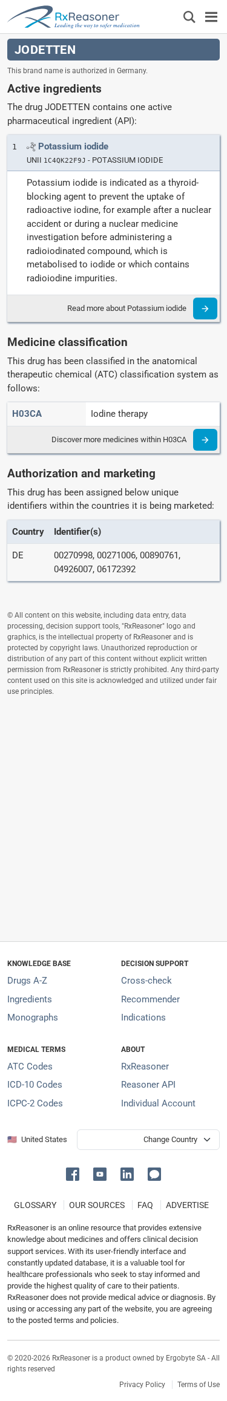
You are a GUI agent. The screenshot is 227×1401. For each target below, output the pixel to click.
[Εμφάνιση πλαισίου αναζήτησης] (189, 16)
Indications (143, 1017)
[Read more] (205, 308)
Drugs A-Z (27, 980)
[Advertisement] (113, 818)
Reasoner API (148, 1084)
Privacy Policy (142, 1384)
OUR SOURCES (97, 1205)
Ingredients (29, 999)
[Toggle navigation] (211, 16)
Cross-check (146, 980)
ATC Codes (30, 1066)
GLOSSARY (35, 1205)
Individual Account (158, 1103)
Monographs (32, 1017)
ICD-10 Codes (34, 1084)
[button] (75, 1173)
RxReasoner (145, 1066)
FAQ (145, 1205)
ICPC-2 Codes (35, 1103)
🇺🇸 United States (37, 1139)
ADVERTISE (187, 1205)
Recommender (150, 999)
